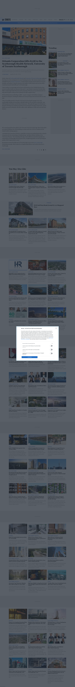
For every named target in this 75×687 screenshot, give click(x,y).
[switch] (51, 346)
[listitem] (37, 343)
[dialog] (37, 343)
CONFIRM (30, 357)
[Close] (56, 328)
